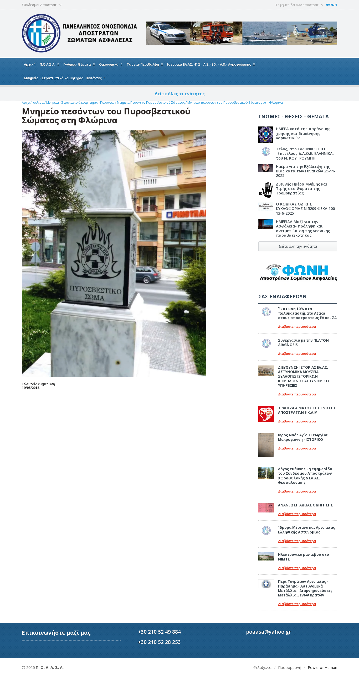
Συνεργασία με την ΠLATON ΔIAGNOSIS (303, 342)
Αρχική (29, 64)
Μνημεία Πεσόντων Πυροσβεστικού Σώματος (151, 102)
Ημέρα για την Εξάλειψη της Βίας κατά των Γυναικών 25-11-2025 (306, 171)
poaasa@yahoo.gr (268, 631)
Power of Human (322, 667)
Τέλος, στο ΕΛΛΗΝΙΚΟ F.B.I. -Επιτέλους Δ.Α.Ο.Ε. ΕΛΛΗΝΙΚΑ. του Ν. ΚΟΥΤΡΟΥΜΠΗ (305, 153)
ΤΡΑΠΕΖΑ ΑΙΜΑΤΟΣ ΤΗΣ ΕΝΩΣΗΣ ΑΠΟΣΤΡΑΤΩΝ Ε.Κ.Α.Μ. (307, 410)
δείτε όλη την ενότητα (298, 246)
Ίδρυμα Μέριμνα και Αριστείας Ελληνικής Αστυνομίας (306, 529)
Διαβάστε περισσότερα (297, 326)
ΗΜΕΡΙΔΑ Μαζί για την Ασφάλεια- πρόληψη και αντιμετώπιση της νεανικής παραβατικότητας (303, 228)
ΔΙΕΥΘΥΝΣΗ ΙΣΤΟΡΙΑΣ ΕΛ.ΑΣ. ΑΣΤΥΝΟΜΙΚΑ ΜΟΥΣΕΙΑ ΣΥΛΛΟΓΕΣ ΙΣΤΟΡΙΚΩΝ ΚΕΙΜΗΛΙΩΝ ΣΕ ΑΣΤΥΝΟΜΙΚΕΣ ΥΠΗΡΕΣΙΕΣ (304, 376)
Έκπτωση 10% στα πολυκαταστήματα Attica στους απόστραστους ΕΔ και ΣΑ (307, 313)
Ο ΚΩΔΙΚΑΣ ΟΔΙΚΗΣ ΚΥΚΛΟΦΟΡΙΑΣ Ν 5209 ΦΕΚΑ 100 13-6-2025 (305, 209)
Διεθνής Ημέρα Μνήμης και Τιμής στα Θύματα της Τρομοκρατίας (301, 189)
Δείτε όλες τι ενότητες (180, 94)
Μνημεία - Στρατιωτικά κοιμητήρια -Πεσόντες (80, 102)
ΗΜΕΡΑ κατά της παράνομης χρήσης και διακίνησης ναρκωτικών (303, 133)
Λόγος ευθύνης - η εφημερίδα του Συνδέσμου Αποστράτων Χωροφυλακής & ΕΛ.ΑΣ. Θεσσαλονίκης (305, 476)
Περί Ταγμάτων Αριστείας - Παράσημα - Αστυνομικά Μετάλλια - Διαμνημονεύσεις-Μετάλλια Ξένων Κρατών (306, 588)
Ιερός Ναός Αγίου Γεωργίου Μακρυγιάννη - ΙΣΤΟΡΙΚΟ (303, 437)
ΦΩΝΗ (331, 4)
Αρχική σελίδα (33, 102)
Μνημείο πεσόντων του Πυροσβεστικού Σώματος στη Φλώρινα (235, 102)
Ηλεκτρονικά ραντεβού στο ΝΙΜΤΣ (303, 556)
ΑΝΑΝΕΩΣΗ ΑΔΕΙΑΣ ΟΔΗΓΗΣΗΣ (305, 505)
